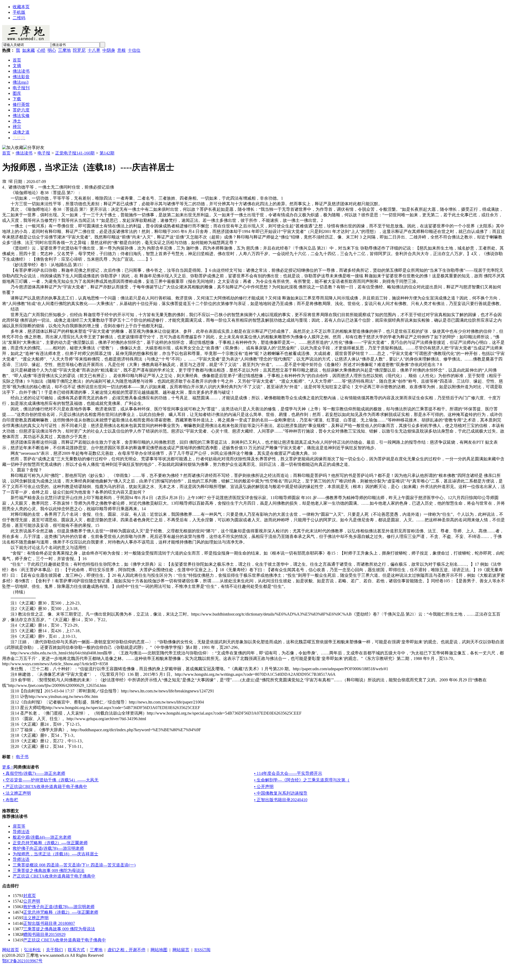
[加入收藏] (12, 148)
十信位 (134, 50)
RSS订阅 (202, 950)
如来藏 (28, 50)
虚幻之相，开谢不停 (126, 950)
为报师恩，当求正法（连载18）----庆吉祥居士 (55, 854)
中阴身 (108, 50)
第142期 (107, 153)
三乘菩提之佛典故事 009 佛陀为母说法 (48, 870)
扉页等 (19, 826)
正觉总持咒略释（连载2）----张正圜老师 (50, 843)
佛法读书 (24, 153)
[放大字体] (4, 181)
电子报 (43, 153)
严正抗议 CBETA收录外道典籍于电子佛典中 (54, 876)
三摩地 (64, 50)
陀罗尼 (79, 50)
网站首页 (10, 950)
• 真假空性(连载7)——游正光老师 (34, 773)
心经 (41, 50)
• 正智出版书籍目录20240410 (280, 800)
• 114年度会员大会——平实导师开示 (288, 773)
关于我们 (54, 950)
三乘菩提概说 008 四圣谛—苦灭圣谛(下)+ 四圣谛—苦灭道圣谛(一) (74, 865)
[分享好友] (33, 148)
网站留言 (180, 950)
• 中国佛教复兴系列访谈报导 (280, 793)
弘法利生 (32, 950)
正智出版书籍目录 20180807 (49, 923)
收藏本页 (21, 6)
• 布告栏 (10, 800)
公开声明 (31, 901)
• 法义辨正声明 (17, 793)
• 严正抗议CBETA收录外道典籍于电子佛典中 (45, 786)
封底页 (29, 895)
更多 (7, 767)
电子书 (22, 756)
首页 (6, 153)
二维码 (19, 18)
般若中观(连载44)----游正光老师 (42, 837)
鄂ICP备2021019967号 (22, 961)
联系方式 (76, 950)
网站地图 (159, 950)
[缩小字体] (10, 181)
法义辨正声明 (36, 918)
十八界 (94, 50)
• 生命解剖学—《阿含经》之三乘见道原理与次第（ (302, 780)
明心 (52, 50)
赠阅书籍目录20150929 (44, 934)
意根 (121, 50)
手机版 (19, 12)
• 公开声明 (264, 786)
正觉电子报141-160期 (75, 153)
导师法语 (21, 831)
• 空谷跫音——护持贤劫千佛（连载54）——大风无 (50, 780)
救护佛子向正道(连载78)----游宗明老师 (48, 848)
